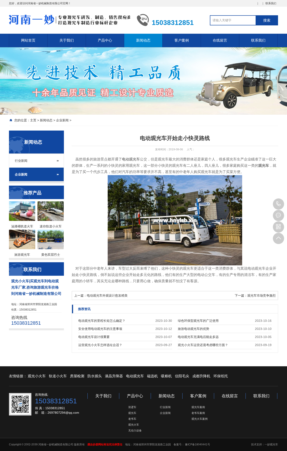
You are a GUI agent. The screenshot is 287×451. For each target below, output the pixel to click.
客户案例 (181, 40)
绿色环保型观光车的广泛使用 (198, 320)
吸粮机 (166, 376)
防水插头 (94, 376)
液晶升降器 (114, 376)
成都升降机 (201, 376)
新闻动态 (143, 40)
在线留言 (220, 40)
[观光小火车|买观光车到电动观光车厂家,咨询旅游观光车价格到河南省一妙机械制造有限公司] (69, 20)
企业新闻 (62, 120)
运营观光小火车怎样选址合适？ (100, 345)
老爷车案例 (198, 413)
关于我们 (66, 40)
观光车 (132, 413)
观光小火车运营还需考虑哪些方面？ (203, 345)
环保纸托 (220, 376)
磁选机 (152, 376)
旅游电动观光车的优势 (193, 329)
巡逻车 (132, 407)
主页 (33, 120)
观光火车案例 (199, 418)
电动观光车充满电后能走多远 (198, 337)
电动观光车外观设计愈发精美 (107, 295)
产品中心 (105, 40)
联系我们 (270, 3)
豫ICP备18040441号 (197, 444)
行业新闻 (21, 160)
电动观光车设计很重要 (94, 337)
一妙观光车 (271, 444)
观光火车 (133, 424)
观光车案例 (198, 407)
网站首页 (28, 40)
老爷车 (132, 418)
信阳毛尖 (182, 376)
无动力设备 (135, 430)
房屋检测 (77, 376)
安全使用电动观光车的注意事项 (100, 329)
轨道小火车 (58, 376)
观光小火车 (37, 376)
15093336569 (278, 204)
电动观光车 (131, 159)
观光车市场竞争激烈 (261, 295)
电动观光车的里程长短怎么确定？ (101, 320)
